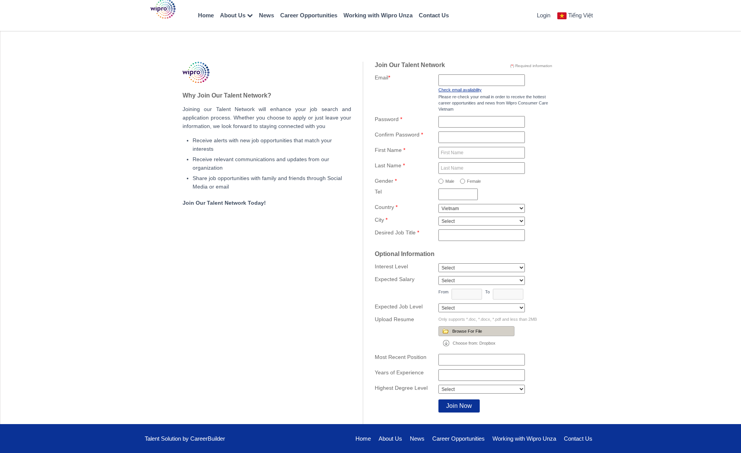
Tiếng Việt (580, 15)
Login (543, 15)
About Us (233, 15)
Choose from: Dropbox (474, 343)
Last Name (390, 165)
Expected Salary (394, 279)
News (266, 15)
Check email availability (460, 90)
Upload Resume (394, 319)
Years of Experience (399, 372)
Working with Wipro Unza (378, 15)
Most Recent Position (400, 357)
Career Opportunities (308, 15)
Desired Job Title (397, 232)
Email (382, 77)
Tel (378, 192)
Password (388, 119)
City (381, 220)
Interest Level (391, 266)
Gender (386, 181)
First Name (390, 150)
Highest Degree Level (401, 388)
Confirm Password (399, 134)
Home (206, 15)
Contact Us (434, 15)
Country (386, 207)
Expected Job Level (399, 306)
